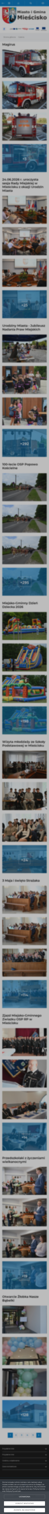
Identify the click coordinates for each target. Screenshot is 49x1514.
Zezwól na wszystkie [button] (24, 1510)
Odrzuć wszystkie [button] (24, 1503)
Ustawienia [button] (24, 1497)
